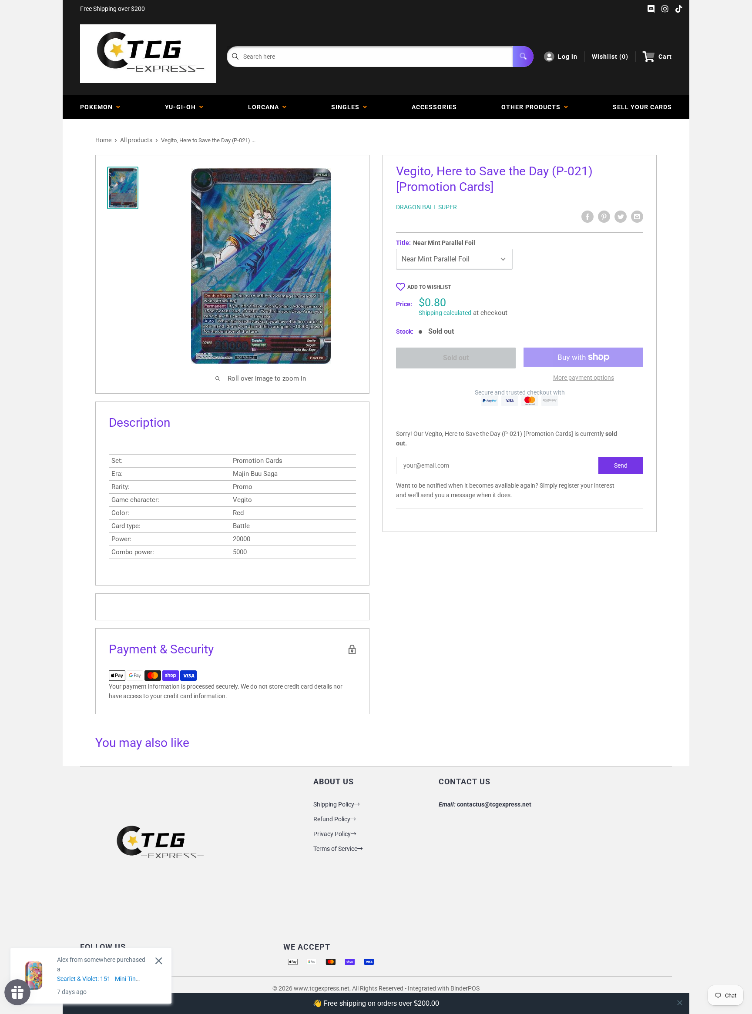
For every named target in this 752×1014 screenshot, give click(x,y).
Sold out (456, 358)
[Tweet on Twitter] (620, 217)
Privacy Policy (332, 833)
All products (136, 140)
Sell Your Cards (642, 107)
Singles (347, 107)
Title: (435, 243)
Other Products (532, 107)
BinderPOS (465, 988)
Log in (567, 56)
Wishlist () (610, 56)
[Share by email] (637, 217)
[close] (680, 1003)
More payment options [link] (583, 377)
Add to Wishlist (429, 287)
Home (103, 140)
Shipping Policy (333, 804)
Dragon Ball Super (426, 207)
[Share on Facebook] (587, 217)
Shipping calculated (445, 312)
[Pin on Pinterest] (604, 217)
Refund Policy (331, 819)
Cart (665, 56)
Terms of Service (335, 848)
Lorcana (265, 107)
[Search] (523, 56)
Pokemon (98, 107)
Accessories (434, 107)
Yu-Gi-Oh (182, 107)
